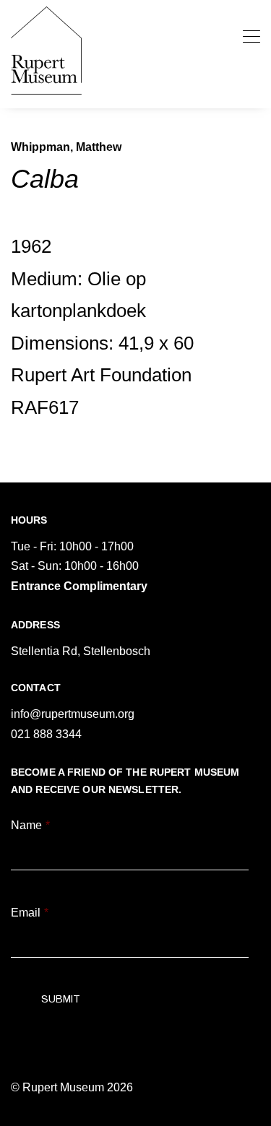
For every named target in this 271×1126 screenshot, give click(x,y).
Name (30, 825)
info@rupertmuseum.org (72, 714)
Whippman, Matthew (66, 147)
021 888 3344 (46, 734)
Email (29, 912)
